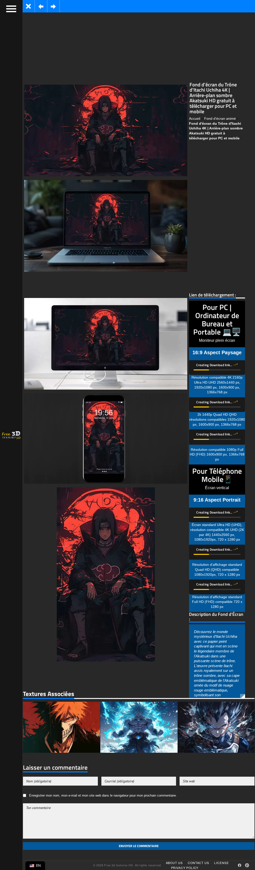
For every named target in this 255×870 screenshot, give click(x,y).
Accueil (194, 118)
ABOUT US (174, 863)
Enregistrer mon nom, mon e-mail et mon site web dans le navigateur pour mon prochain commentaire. (103, 795)
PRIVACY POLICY (185, 867)
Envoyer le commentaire (139, 845)
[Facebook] (240, 865)
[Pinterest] (247, 865)
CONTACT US (198, 863)
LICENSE (221, 863)
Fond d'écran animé (220, 118)
